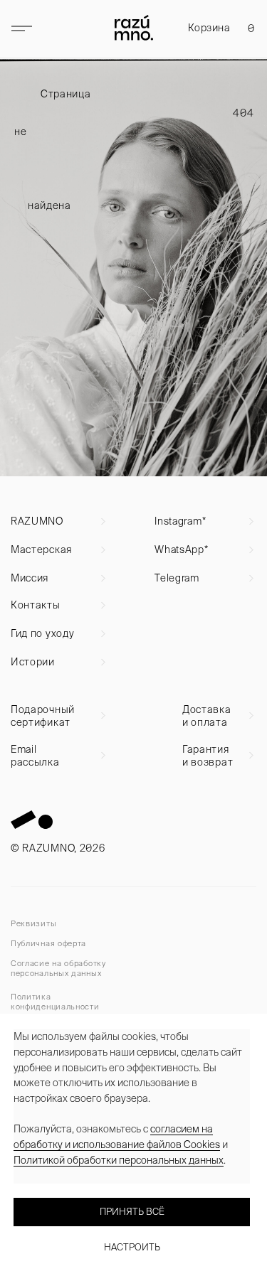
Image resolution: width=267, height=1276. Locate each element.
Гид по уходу (42, 633)
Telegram (177, 578)
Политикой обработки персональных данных (119, 1160)
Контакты (36, 605)
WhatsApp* (181, 549)
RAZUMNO (37, 521)
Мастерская (41, 549)
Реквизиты (33, 923)
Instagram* (180, 521)
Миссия (29, 578)
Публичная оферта (48, 943)
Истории (33, 662)
